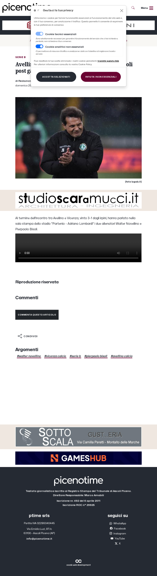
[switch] (39, 46)
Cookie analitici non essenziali (64, 47)
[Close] (122, 11)
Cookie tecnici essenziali (60, 34)
